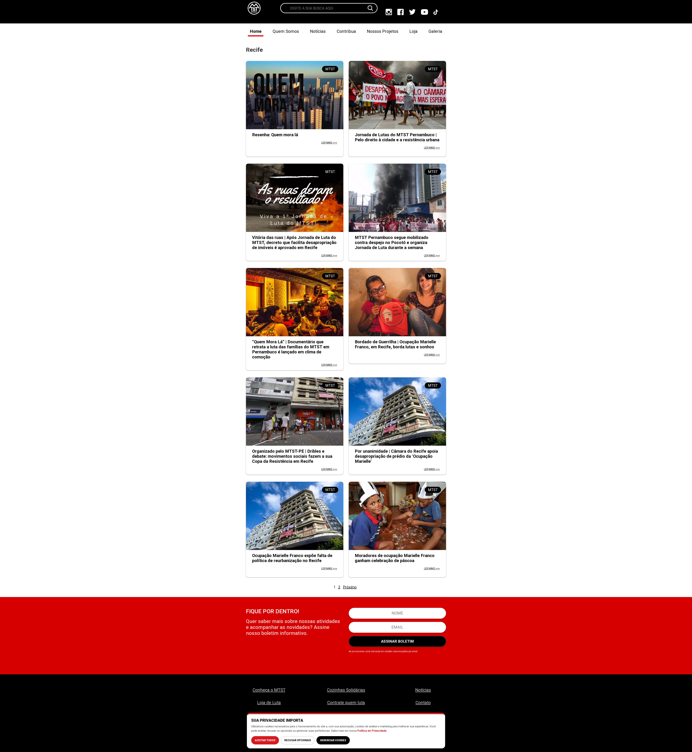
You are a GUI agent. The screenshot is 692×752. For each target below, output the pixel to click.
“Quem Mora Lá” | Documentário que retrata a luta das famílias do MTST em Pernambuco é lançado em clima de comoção (290, 349)
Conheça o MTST (269, 690)
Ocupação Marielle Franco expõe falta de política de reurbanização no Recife (292, 558)
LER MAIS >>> (329, 142)
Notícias (318, 31)
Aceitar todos (265, 740)
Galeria (435, 31)
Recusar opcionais (297, 740)
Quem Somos (286, 31)
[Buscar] (370, 8)
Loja (413, 31)
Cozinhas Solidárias (346, 690)
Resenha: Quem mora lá (275, 134)
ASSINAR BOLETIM (397, 641)
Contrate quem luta (346, 702)
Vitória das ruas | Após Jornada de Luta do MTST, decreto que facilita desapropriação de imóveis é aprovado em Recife (294, 242)
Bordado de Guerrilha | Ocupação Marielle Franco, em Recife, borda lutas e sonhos (395, 344)
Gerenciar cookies (333, 740)
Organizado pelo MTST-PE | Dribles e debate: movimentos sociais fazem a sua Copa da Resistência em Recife (292, 456)
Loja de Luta (269, 702)
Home (255, 31)
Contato (423, 702)
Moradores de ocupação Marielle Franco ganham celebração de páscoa (394, 558)
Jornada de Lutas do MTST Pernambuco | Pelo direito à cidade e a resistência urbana (397, 137)
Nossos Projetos (382, 31)
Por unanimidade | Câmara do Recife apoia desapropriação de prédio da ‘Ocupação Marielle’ (396, 456)
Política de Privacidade (372, 730)
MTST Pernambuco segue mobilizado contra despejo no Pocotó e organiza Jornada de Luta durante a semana (391, 242)
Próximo (350, 587)
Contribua (346, 31)
